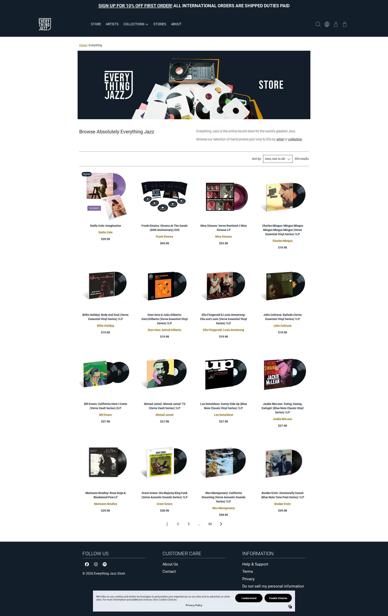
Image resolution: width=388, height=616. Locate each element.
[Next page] (220, 524)
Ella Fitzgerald (212, 330)
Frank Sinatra (164, 236)
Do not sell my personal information (273, 586)
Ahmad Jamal (164, 414)
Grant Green (164, 503)
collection (295, 139)
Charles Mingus (283, 240)
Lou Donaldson (223, 414)
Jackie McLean (282, 419)
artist (280, 139)
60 (210, 524)
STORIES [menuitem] (159, 24)
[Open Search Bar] (318, 24)
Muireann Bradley (105, 503)
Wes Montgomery (223, 508)
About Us (170, 564)
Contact (169, 571)
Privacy (248, 579)
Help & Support (255, 564)
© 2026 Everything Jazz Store (103, 573)
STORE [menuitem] (96, 24)
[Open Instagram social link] (95, 564)
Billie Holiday (105, 325)
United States (327, 24)
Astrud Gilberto (171, 330)
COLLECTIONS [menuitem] (133, 24)
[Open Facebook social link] (86, 564)
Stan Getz (154, 330)
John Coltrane (282, 325)
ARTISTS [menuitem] (112, 24)
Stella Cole (105, 232)
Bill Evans (105, 414)
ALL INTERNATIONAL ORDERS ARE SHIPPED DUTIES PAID (194, 5)
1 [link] (167, 524)
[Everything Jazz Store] (45, 24)
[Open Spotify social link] (104, 564)
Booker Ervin (282, 503)
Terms (247, 571)
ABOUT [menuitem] (176, 24)
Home (83, 45)
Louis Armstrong (233, 330)
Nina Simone (223, 236)
